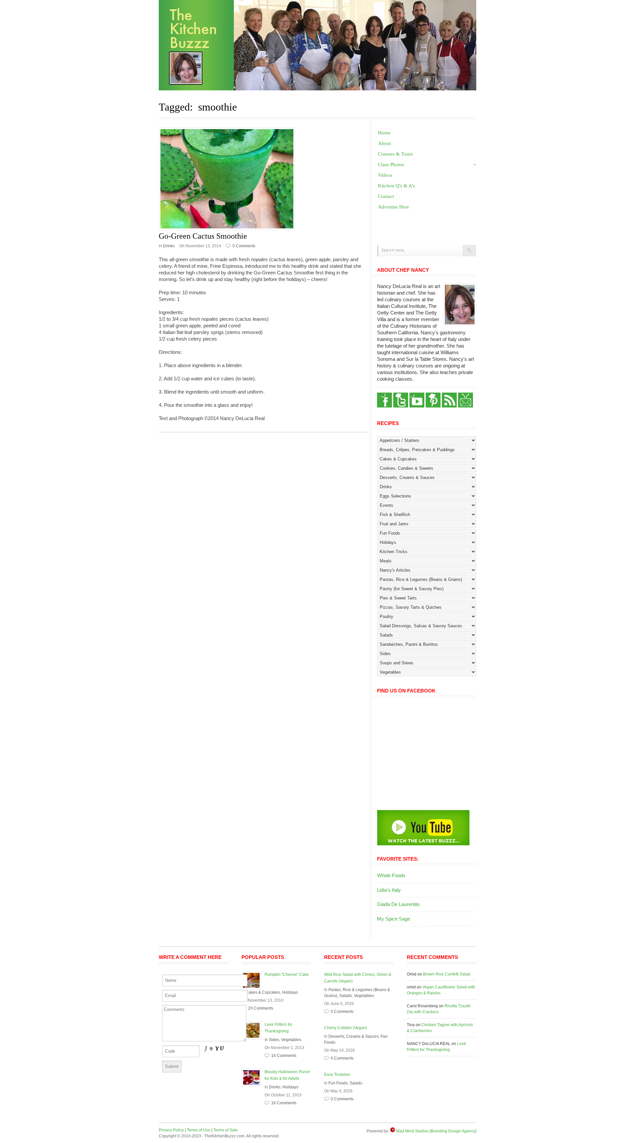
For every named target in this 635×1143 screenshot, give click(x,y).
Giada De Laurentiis (398, 904)
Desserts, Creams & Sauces (353, 1036)
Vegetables (291, 1039)
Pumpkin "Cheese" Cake (287, 974)
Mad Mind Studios (412, 1131)
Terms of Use (198, 1130)
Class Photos (391, 164)
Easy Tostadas (337, 1074)
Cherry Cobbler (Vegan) (345, 1027)
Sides (274, 1039)
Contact (386, 196)
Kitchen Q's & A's (396, 185)
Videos (385, 175)
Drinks (169, 246)
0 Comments (244, 246)
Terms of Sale (225, 1130)
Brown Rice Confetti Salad (446, 974)
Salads (345, 995)
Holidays (290, 992)
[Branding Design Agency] (453, 1131)
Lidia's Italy (389, 890)
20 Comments (260, 1008)
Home (384, 132)
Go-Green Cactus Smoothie (203, 236)
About (384, 143)
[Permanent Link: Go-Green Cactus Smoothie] (264, 178)
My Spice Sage (393, 919)
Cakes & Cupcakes (263, 992)
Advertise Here (393, 207)
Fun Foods (338, 1083)
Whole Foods (391, 875)
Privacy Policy (171, 1130)
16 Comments (283, 1055)
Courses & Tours (395, 154)
